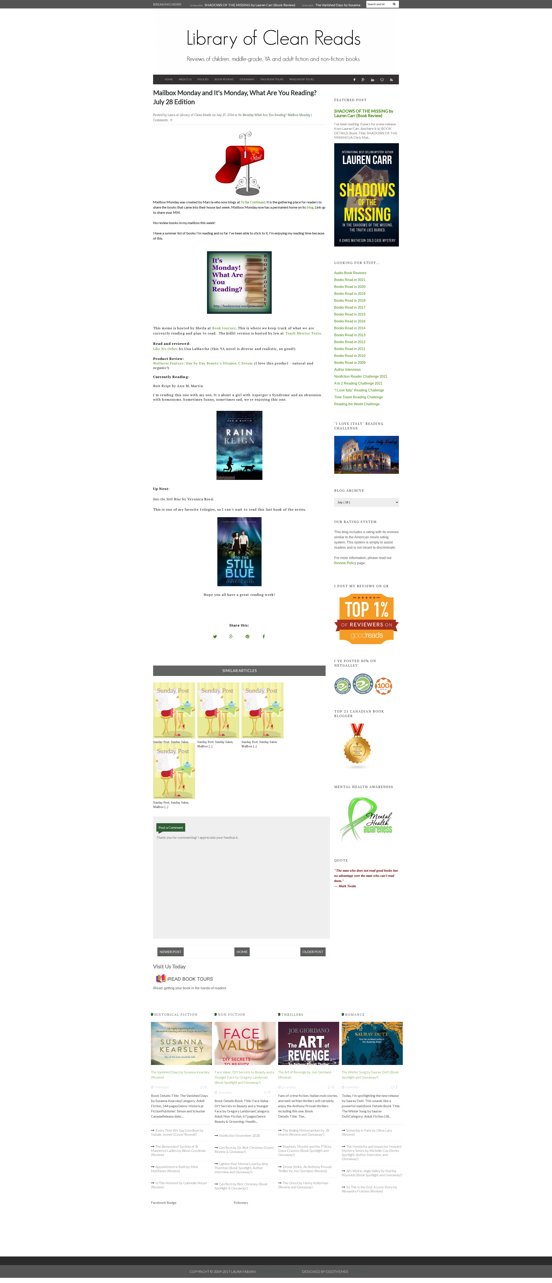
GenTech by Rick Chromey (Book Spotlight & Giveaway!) (241, 1186)
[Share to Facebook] (263, 636)
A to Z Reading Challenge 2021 (358, 383)
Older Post (313, 952)
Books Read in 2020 (349, 287)
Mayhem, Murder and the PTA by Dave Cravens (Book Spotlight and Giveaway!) (304, 1150)
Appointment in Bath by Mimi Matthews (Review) (174, 1169)
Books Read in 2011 (349, 349)
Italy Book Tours (271, 79)
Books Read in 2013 (349, 335)
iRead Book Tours (301, 79)
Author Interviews (347, 369)
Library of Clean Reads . (279, 1271)
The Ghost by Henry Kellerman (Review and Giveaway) (303, 1185)
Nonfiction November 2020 (239, 1135)
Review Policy (345, 563)
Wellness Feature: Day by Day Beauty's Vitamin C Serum (203, 363)
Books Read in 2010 (349, 356)
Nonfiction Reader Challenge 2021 (360, 376)
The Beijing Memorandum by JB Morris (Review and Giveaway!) (303, 1132)
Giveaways (247, 79)
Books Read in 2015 (349, 314)
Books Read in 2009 (349, 362)
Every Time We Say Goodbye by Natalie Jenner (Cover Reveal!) (177, 1132)
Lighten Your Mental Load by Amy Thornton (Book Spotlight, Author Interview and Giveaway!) (241, 1168)
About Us (185, 79)
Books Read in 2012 (349, 342)
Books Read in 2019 (349, 293)
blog (310, 207)
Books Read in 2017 (349, 307)
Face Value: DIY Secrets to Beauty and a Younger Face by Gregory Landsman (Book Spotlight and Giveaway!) (244, 1077)
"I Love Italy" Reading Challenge (359, 390)
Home (169, 79)
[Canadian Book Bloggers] (357, 769)
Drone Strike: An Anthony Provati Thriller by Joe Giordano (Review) (305, 1169)
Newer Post (171, 952)
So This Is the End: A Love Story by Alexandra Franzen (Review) (369, 1189)
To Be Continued (253, 202)
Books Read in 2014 (349, 328)
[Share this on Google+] (231, 636)
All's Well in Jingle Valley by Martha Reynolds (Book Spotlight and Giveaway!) (372, 1173)
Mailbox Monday (299, 115)
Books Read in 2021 (349, 280)
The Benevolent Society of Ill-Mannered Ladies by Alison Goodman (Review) (178, 1150)
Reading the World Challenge (357, 404)
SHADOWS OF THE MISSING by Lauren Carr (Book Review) (250, 5)
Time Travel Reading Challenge (358, 397)
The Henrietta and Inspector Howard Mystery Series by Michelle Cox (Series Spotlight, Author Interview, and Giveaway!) (371, 1152)
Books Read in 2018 (349, 300)
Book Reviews (224, 79)
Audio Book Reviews (350, 273)
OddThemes (360, 1271)
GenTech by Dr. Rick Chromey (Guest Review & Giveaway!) (244, 1149)
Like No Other (165, 348)
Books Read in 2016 (349, 321)
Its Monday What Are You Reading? (263, 115)
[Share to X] (215, 636)
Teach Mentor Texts (303, 333)
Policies (203, 79)
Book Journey (224, 328)
